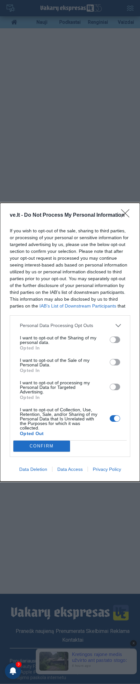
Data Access (70, 469)
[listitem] (70, 325)
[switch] (115, 339)
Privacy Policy (107, 469)
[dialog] (70, 342)
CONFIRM (42, 446)
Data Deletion (33, 469)
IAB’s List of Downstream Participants (77, 305)
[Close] (127, 215)
